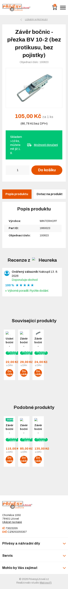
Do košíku (47, 170)
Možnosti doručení (46, 144)
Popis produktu (16, 194)
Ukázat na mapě (12, 522)
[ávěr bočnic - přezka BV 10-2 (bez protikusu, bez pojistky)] (34, 88)
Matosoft (46, 582)
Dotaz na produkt (50, 194)
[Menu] (63, 7)
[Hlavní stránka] (16, 7)
